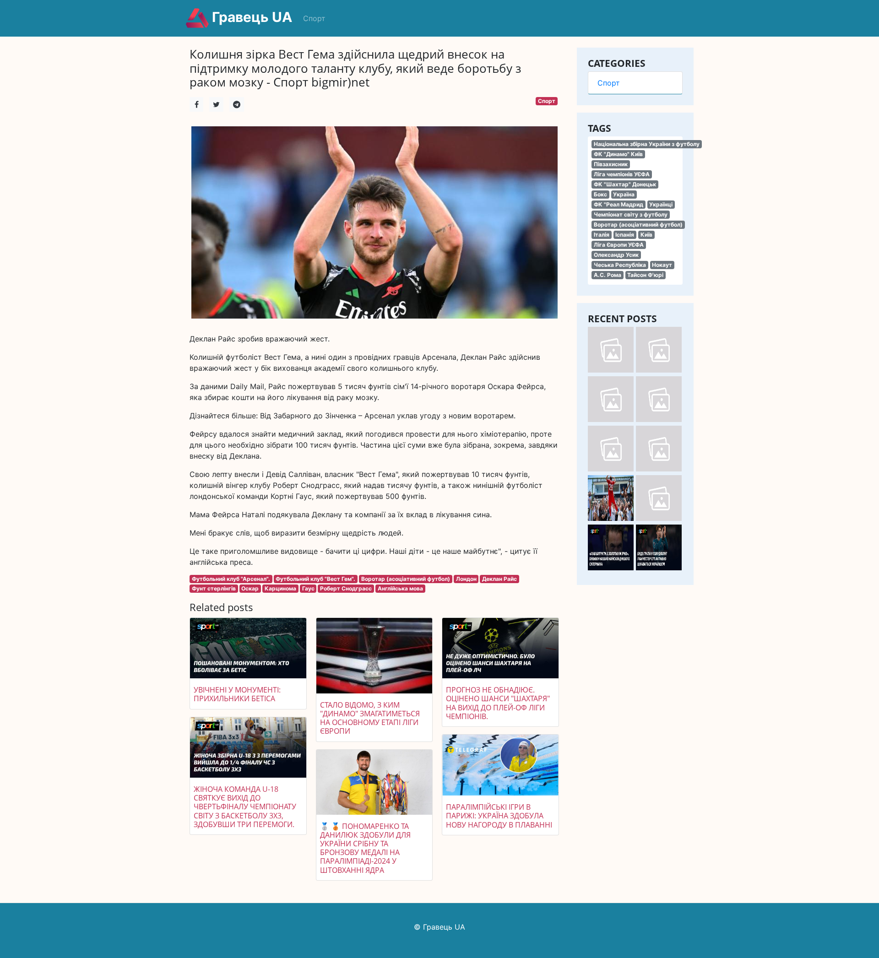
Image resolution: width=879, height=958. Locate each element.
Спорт (314, 18)
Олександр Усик (616, 254)
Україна (624, 194)
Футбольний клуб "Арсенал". (231, 578)
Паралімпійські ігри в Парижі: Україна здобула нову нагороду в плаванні (499, 815)
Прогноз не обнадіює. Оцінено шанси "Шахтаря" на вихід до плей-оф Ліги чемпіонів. (498, 703)
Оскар (250, 588)
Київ (646, 234)
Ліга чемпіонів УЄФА (622, 174)
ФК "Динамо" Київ (618, 154)
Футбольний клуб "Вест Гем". (315, 578)
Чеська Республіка (620, 264)
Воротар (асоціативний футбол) (638, 224)
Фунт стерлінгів (214, 588)
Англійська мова (400, 588)
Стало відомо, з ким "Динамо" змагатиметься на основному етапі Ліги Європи (370, 718)
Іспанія (624, 234)
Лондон (466, 578)
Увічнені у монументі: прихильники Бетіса (237, 694)
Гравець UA (250, 17)
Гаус (308, 588)
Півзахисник (611, 164)
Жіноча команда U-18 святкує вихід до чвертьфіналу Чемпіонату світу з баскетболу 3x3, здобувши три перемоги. (245, 806)
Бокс (600, 194)
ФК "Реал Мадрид (618, 204)
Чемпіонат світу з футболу (630, 214)
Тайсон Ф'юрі (645, 274)
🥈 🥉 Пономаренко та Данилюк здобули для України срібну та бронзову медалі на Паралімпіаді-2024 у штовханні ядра (365, 848)
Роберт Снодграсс (346, 588)
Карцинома (280, 588)
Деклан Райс (499, 578)
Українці (661, 204)
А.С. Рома (607, 274)
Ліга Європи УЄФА (619, 244)
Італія (601, 234)
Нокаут (662, 264)
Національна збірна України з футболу (647, 144)
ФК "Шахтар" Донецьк (625, 184)
